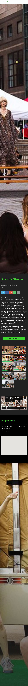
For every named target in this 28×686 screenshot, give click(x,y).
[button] (14, 444)
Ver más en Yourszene (14, 338)
